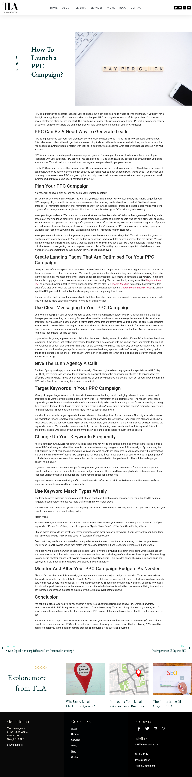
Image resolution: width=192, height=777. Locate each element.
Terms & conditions (145, 765)
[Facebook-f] (139, 729)
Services (96, 7)
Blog (122, 7)
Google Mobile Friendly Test (135, 287)
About (66, 7)
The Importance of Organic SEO (167, 703)
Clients (81, 7)
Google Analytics (120, 284)
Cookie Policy (142, 754)
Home (53, 7)
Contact (137, 7)
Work (111, 7)
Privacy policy (142, 760)
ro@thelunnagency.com (147, 744)
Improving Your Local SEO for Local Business (127, 703)
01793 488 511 (15, 744)
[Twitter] (180, 7)
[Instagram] (189, 7)
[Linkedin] (184, 7)
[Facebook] (176, 7)
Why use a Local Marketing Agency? (80, 703)
